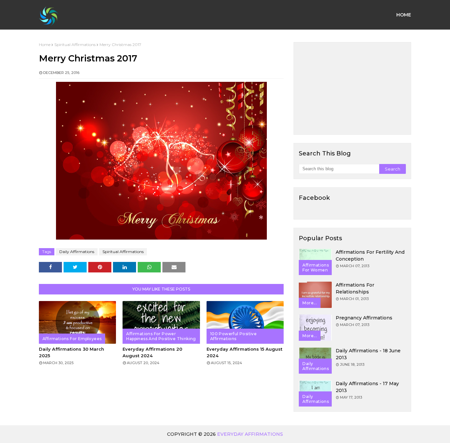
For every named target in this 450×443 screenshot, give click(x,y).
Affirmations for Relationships (355, 288)
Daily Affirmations (76, 251)
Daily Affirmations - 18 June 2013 (368, 354)
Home (44, 44)
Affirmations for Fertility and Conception (370, 255)
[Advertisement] (352, 88)
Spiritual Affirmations (75, 44)
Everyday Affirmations (250, 434)
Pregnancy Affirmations (364, 318)
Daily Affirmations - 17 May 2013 (367, 387)
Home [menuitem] (403, 15)
